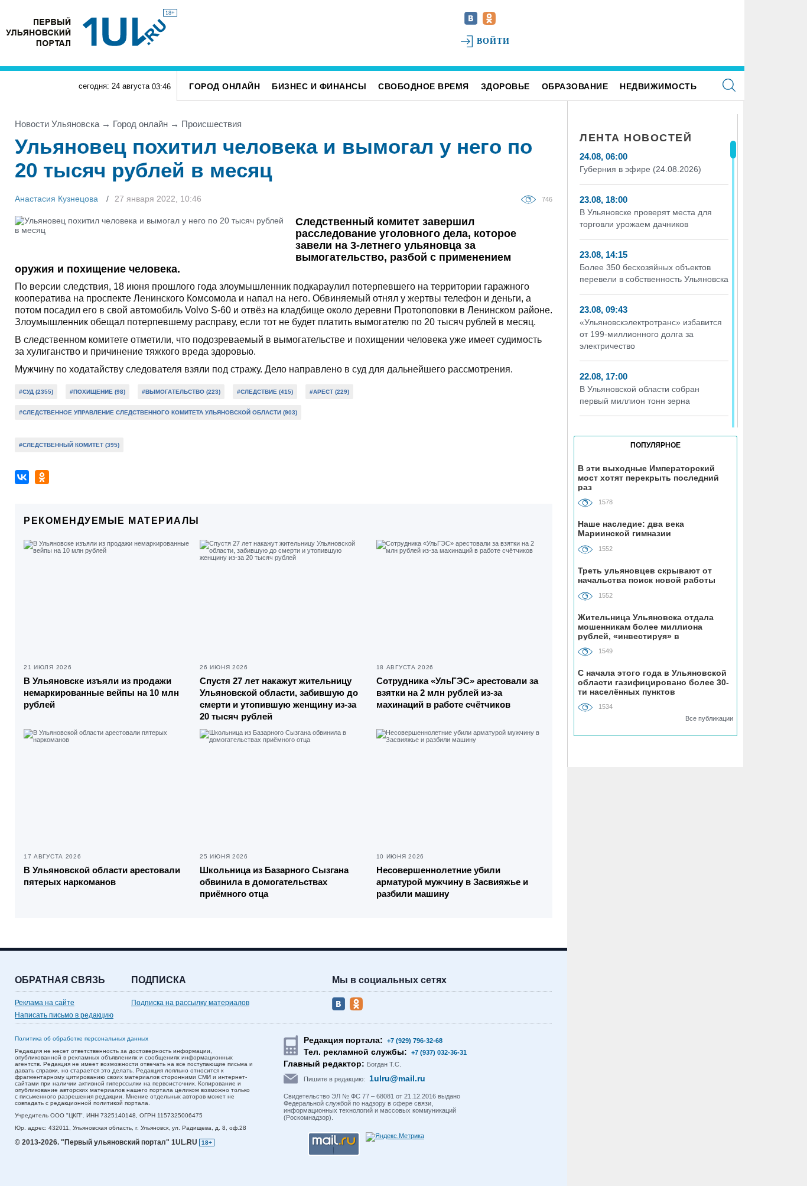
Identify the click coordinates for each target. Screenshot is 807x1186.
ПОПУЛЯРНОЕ (655, 445)
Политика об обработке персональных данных (81, 1038)
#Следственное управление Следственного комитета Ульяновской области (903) (158, 412)
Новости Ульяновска (57, 124)
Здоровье (505, 86)
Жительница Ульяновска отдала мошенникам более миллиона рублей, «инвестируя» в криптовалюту (646, 626)
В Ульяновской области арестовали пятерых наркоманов (102, 876)
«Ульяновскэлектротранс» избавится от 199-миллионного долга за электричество (651, 334)
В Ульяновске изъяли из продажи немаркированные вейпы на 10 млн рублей (101, 692)
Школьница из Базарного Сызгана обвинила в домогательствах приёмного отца (274, 882)
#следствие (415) (265, 391)
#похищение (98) (97, 391)
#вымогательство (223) (181, 391)
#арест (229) (329, 391)
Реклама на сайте (44, 1003)
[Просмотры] (531, 198)
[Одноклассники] (42, 477)
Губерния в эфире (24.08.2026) (640, 169)
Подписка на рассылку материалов (190, 1003)
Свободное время (423, 86)
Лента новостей (636, 138)
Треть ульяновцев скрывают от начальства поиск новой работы (646, 575)
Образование (575, 86)
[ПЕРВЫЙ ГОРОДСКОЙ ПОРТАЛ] (38, 31)
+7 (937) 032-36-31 (439, 1052)
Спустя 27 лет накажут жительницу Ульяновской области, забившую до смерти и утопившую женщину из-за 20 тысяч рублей (279, 698)
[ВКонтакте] (22, 477)
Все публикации (709, 718)
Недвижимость (658, 86)
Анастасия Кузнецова (56, 198)
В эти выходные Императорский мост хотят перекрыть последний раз (648, 477)
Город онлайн (224, 86)
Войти (493, 41)
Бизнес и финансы (319, 86)
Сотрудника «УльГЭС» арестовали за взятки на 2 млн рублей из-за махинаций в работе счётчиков (457, 692)
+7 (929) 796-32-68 (414, 1040)
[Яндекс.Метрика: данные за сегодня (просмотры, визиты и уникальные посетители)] (395, 1137)
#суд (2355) (36, 391)
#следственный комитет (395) (69, 445)
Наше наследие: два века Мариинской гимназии (631, 528)
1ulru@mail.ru (397, 1078)
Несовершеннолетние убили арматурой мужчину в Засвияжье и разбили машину (452, 882)
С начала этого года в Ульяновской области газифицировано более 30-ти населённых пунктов (653, 682)
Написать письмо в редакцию (64, 1015)
